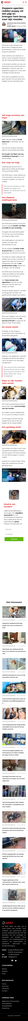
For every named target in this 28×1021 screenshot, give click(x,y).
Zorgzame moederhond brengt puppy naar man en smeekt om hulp (12, 625)
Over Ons (5, 986)
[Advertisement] (14, 98)
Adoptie (4, 971)
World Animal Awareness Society (9, 136)
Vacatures (5, 988)
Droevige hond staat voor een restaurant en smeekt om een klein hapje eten (13, 779)
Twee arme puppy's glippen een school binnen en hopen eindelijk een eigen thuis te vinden (13, 753)
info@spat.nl (12, 957)
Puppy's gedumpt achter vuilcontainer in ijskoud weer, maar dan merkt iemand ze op (13, 882)
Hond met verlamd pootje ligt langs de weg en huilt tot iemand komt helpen (13, 830)
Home (4, 984)
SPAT (7, 2)
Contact (4, 991)
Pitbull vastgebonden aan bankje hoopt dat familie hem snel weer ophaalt (13, 856)
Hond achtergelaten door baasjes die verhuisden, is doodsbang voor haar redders (13, 804)
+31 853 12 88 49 (13, 954)
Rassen (4, 969)
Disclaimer (5, 1008)
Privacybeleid (6, 1003)
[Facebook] (12, 960)
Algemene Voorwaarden (10, 1001)
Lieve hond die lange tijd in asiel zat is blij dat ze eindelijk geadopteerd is (13, 701)
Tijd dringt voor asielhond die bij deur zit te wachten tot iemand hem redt (14, 651)
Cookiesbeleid (7, 1006)
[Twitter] (15, 960)
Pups (4, 973)
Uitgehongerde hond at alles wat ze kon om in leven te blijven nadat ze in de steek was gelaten (13, 908)
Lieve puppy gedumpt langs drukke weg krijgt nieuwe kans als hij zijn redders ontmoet (13, 727)
